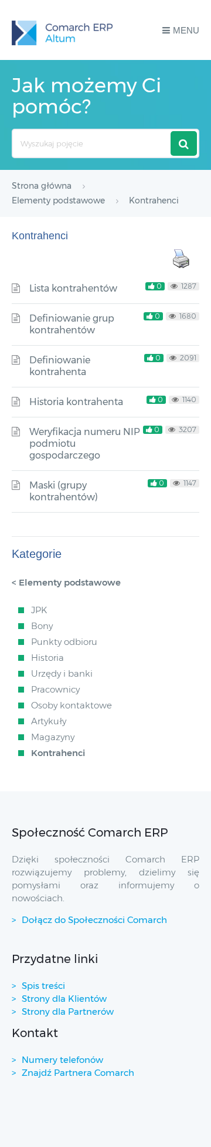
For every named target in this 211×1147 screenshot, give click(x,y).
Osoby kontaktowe (71, 705)
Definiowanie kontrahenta (59, 366)
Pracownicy (55, 689)
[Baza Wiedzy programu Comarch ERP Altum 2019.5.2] (62, 30)
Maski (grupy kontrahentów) (63, 491)
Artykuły (48, 721)
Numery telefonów (62, 1059)
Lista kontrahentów (73, 288)
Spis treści (43, 985)
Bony (42, 625)
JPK (39, 610)
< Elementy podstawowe (66, 582)
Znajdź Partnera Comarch (78, 1072)
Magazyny (52, 737)
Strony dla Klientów (64, 998)
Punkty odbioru (64, 641)
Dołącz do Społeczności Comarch (94, 919)
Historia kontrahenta (76, 401)
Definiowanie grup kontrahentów (71, 324)
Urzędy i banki (62, 673)
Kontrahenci (58, 752)
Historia (47, 657)
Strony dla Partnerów (68, 1011)
